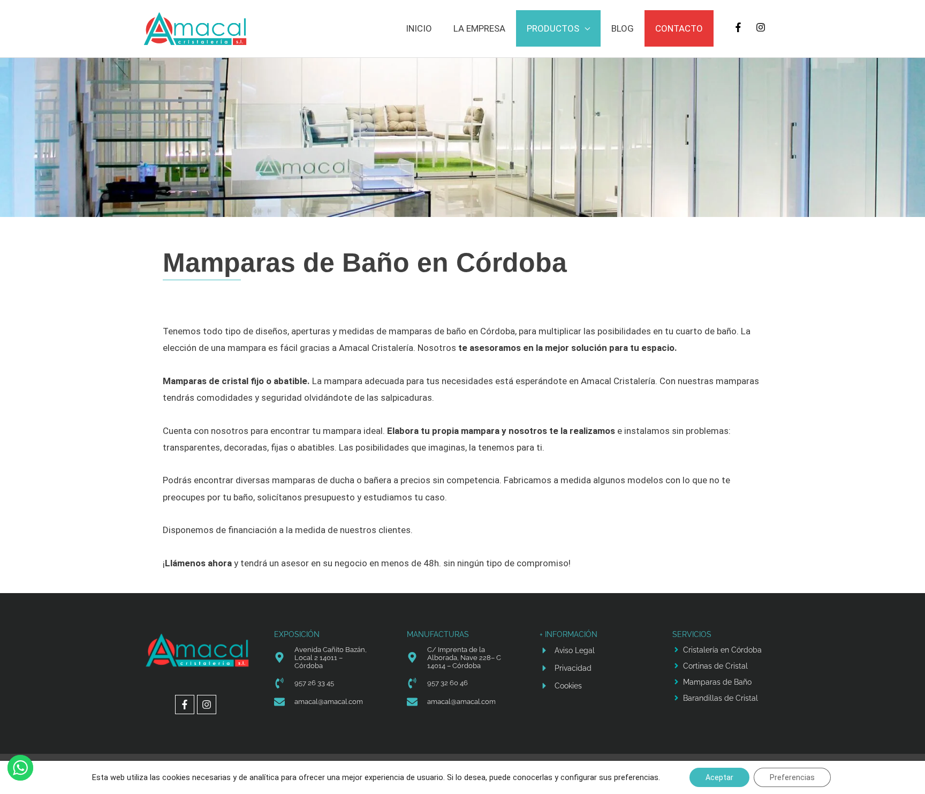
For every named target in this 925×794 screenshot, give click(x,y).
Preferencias (792, 777)
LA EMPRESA (479, 28)
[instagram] (762, 27)
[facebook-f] (739, 27)
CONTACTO (679, 28)
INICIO (419, 28)
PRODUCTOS (553, 28)
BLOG (622, 28)
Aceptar (719, 777)
